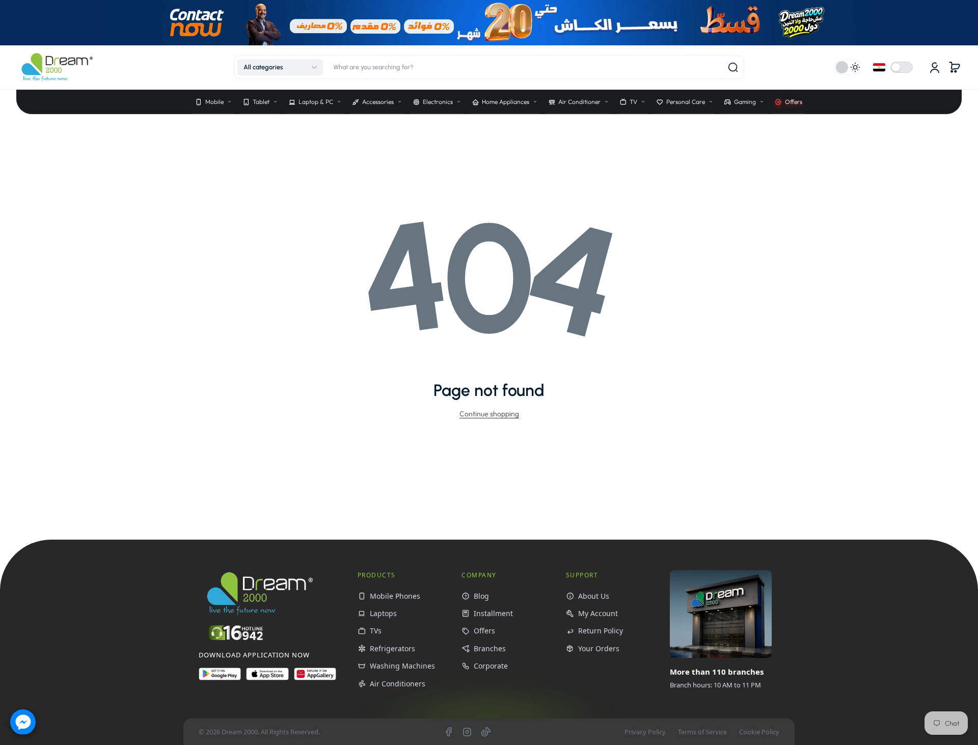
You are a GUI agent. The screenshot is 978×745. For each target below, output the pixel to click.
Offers (484, 630)
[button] (280, 67)
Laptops (383, 613)
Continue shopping (489, 413)
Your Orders (598, 648)
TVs (376, 630)
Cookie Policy (759, 731)
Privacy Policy (645, 731)
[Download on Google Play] (220, 678)
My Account (598, 613)
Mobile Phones (395, 596)
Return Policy (600, 630)
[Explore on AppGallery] (315, 678)
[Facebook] (448, 731)
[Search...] (733, 67)
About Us (593, 596)
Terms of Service (702, 731)
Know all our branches (719, 707)
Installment (493, 613)
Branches (490, 648)
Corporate (491, 666)
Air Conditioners (397, 683)
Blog (481, 596)
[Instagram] (467, 731)
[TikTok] (486, 731)
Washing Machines (402, 666)
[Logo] (57, 67)
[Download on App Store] (267, 678)
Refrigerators (392, 648)
